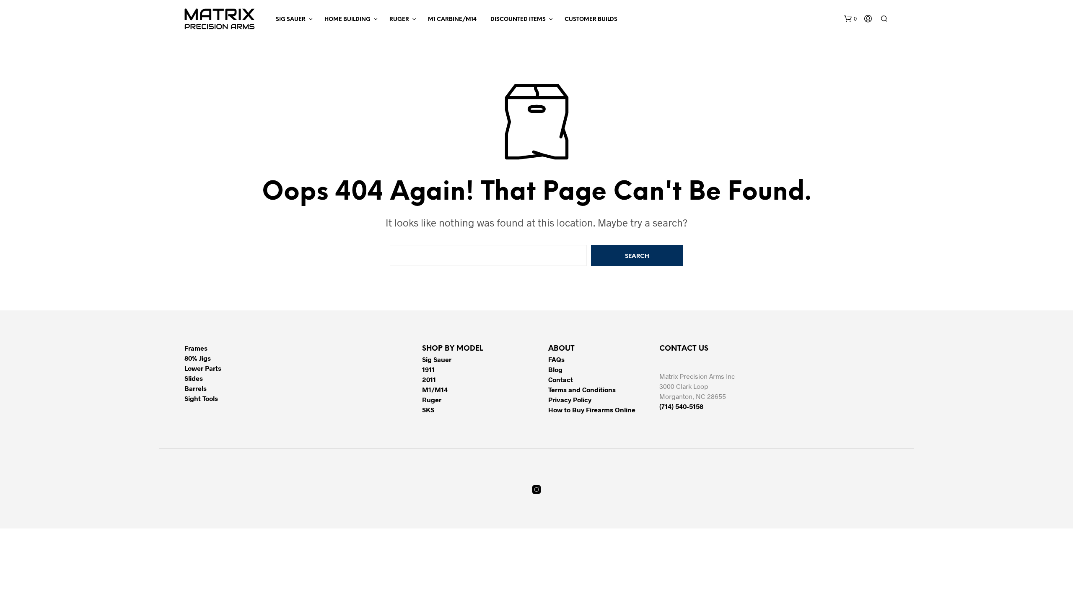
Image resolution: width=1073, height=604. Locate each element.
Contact (560, 379)
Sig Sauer (291, 19)
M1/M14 (435, 389)
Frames (195, 348)
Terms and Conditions (582, 389)
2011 (429, 379)
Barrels (195, 388)
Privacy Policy (569, 400)
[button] (850, 19)
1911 (428, 369)
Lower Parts (202, 368)
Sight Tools (201, 398)
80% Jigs (197, 358)
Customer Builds (591, 19)
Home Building (347, 19)
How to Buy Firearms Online (591, 410)
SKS (428, 410)
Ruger (399, 19)
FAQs (556, 359)
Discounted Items (518, 19)
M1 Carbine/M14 (452, 19)
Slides (193, 378)
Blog (555, 369)
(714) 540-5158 (681, 406)
